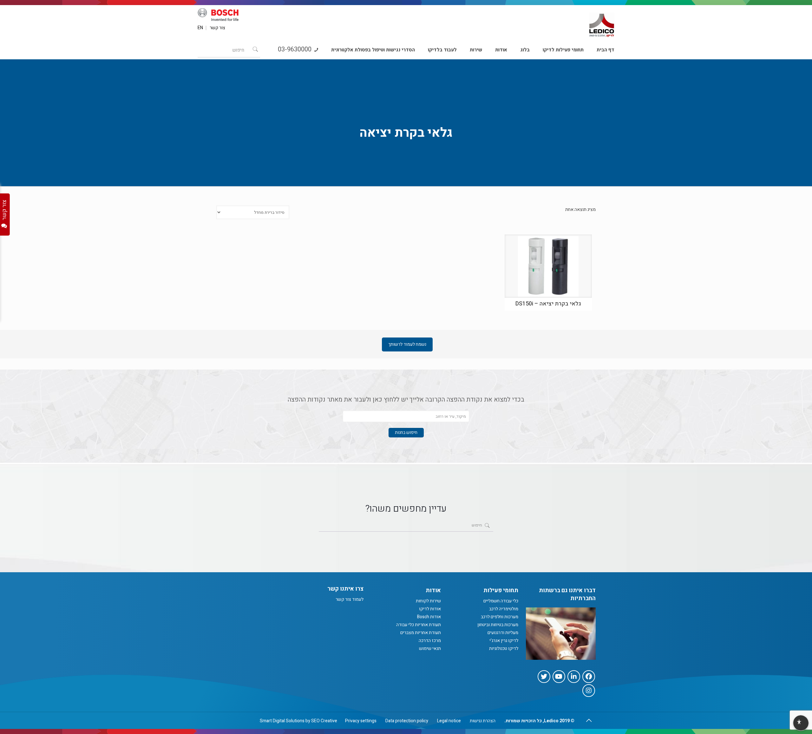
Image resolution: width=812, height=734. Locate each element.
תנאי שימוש (430, 648)
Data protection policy (406, 721)
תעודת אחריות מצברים (420, 632)
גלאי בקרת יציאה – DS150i (548, 303)
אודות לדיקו (430, 609)
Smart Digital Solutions (282, 721)
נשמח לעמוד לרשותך (407, 344)
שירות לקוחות (428, 601)
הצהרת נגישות (482, 721)
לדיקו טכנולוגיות (503, 648)
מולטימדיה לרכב (503, 609)
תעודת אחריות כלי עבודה (418, 624)
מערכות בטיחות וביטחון (497, 624)
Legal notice (449, 721)
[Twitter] (544, 676)
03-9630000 (295, 49)
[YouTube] (559, 676)
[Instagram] (588, 690)
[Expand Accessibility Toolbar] (801, 723)
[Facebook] (588, 676)
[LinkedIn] (573, 676)
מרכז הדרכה (430, 640)
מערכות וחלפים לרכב (499, 616)
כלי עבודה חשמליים (500, 601)
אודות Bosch (429, 616)
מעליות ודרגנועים (503, 632)
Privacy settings (361, 721)
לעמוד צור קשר (349, 599)
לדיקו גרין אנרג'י (503, 640)
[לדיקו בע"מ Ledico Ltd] (601, 22)
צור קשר (217, 28)
